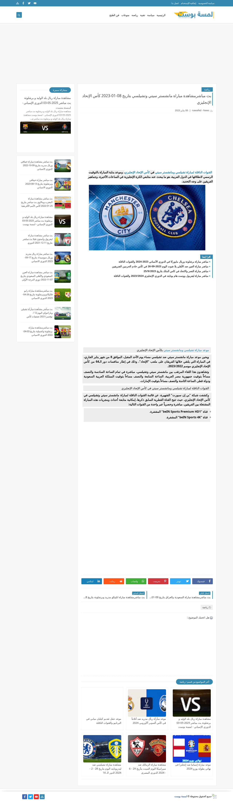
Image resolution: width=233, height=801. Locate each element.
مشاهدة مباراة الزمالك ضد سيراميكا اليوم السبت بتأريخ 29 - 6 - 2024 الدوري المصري (147, 768)
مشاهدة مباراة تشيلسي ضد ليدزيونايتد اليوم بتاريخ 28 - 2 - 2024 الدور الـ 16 (105, 768)
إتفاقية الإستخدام (188, 3)
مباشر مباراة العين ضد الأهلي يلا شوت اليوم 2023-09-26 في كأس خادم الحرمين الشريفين (160, 266)
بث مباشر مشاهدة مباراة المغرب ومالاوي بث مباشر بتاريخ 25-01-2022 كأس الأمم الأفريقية (37, 202)
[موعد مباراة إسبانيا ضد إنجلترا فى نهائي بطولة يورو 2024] (192, 748)
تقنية (142, 15)
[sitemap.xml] (18, 796)
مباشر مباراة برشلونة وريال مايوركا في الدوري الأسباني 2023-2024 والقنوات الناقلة (163, 261)
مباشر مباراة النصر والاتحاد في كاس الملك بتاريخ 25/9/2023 (176, 271)
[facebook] (23, 3)
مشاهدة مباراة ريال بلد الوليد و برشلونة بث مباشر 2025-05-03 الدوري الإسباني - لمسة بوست (194, 723)
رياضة (135, 15)
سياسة (151, 15)
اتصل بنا (175, 3)
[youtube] (35, 3)
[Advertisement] (116, 55)
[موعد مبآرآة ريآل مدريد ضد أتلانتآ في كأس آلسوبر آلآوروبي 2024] (147, 703)
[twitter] (29, 3)
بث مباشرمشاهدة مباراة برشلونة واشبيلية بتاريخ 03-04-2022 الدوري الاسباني (38, 331)
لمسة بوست (180, 796)
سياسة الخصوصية (206, 3)
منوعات (125, 15)
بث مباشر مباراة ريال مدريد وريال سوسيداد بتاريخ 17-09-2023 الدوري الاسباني (39, 257)
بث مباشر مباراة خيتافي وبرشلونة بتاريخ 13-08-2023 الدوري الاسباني (39, 183)
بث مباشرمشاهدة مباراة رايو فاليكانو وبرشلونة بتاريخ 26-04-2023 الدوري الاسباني (38, 294)
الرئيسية (161, 15)
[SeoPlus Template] (214, 796)
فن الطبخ (114, 15)
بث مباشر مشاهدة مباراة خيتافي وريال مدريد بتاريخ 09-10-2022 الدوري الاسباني (37, 165)
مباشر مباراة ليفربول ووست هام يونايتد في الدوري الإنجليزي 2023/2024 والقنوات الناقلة (161, 276)
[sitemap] (17, 3)
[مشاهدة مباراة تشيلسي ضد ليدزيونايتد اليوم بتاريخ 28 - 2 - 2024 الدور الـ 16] (102, 748)
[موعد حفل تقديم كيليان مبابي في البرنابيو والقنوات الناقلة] (102, 703)
